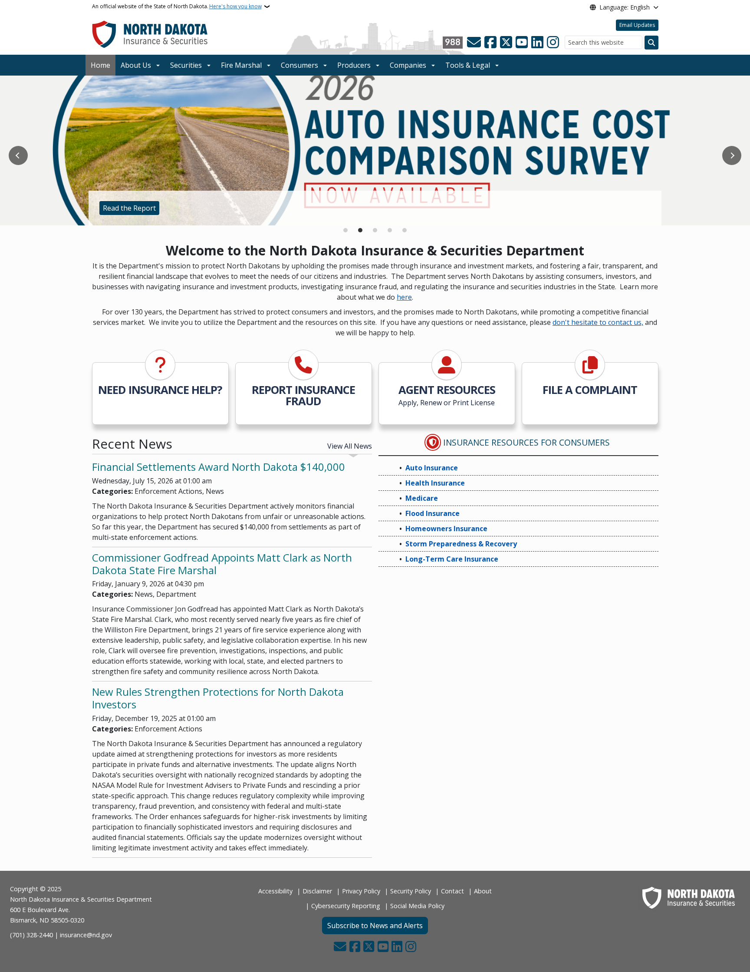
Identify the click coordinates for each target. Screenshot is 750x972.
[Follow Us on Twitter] (506, 42)
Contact (452, 891)
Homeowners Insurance (446, 528)
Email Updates (637, 25)
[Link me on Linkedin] (537, 42)
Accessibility (275, 891)
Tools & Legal (467, 65)
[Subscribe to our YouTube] (522, 42)
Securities (186, 65)
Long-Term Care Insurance (451, 559)
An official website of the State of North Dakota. (177, 6)
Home (100, 65)
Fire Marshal (241, 65)
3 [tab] (375, 230)
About (483, 891)
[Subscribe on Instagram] (553, 42)
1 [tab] (345, 230)
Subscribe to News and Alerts (375, 925)
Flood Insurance (432, 513)
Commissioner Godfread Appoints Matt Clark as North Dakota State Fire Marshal (222, 563)
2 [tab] (360, 230)
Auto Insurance (431, 468)
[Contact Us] (474, 42)
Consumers (299, 65)
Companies (408, 65)
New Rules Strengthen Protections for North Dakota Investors (218, 697)
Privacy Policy (361, 891)
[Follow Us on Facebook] (490, 42)
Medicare (421, 498)
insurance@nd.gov (86, 935)
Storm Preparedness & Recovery (461, 544)
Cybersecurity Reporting (345, 906)
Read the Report (129, 208)
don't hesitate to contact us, (598, 322)
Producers (354, 65)
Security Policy (410, 891)
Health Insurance (435, 483)
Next (731, 155)
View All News (349, 446)
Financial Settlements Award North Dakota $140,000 (218, 467)
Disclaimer (317, 891)
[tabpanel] (375, 151)
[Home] (150, 34)
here (404, 297)
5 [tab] (404, 230)
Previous (18, 155)
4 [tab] (390, 230)
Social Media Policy (417, 906)
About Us (136, 65)
